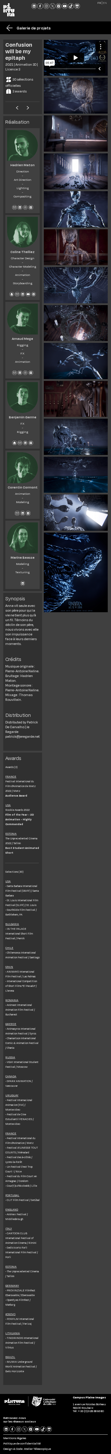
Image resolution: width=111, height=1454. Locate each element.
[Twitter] (52, 6)
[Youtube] (64, 6)
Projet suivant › (27, 107)
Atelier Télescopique (37, 1449)
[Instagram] (46, 6)
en (105, 2)
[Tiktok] (71, 6)
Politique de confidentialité (22, 1443)
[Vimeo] (59, 6)
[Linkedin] (34, 6)
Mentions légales (14, 1438)
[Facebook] (40, 6)
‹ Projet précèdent (17, 107)
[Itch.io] (77, 6)
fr (99, 2)
